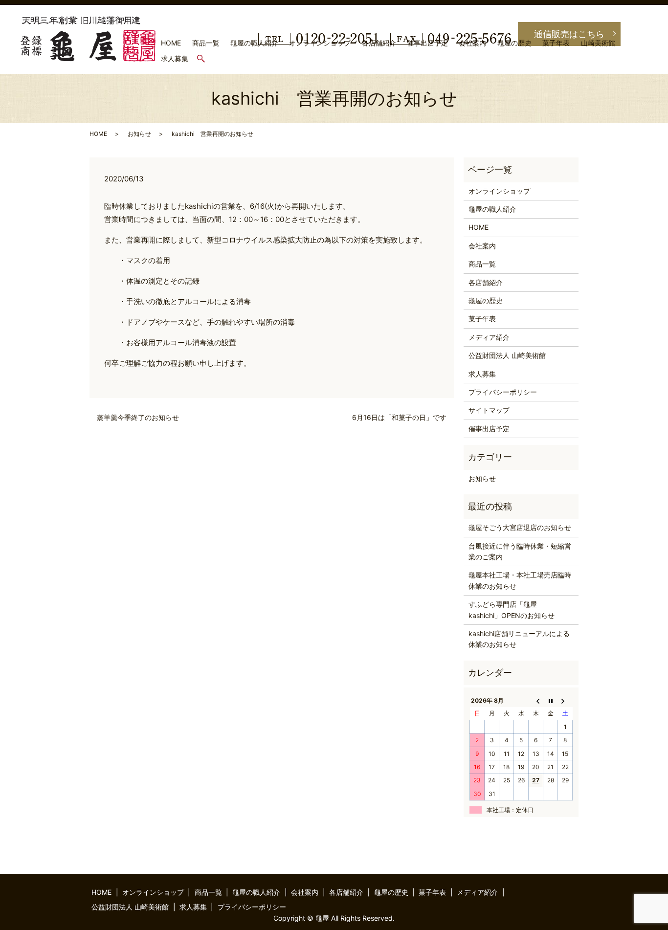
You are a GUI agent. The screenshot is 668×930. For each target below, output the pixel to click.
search (205, 59)
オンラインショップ (320, 43)
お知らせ (139, 133)
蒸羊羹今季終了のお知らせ (138, 417)
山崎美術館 (598, 43)
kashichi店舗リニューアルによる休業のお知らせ (519, 638)
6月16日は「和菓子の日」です (399, 417)
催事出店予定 (427, 43)
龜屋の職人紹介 (254, 43)
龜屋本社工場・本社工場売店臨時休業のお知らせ (519, 580)
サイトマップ (489, 410)
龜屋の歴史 (514, 43)
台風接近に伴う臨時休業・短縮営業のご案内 (519, 551)
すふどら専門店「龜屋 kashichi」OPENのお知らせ (511, 609)
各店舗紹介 (379, 43)
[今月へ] (550, 700)
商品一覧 (206, 43)
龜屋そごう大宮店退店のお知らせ (519, 527)
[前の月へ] (536, 700)
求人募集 (174, 58)
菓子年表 (556, 43)
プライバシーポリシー (502, 392)
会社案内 (472, 43)
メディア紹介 (489, 337)
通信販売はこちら (569, 34)
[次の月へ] (565, 700)
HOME (171, 43)
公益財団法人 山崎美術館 (507, 355)
